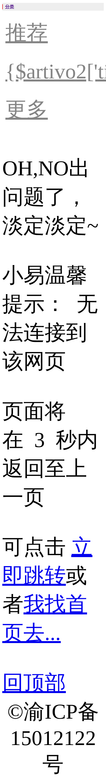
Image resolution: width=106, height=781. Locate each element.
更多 (26, 109)
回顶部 (34, 682)
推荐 (26, 33)
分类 (9, 6)
